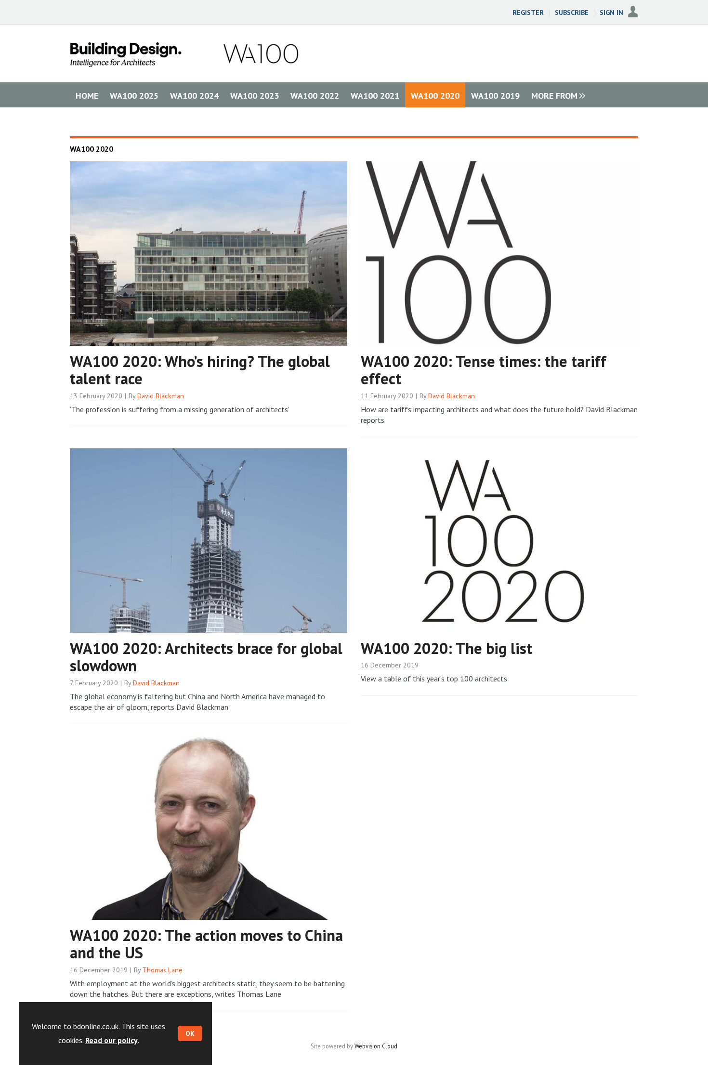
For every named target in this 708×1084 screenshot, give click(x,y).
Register (528, 12)
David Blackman (160, 396)
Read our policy (111, 1040)
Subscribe (572, 12)
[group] (555, 94)
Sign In (611, 12)
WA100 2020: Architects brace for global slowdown (206, 657)
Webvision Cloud (375, 1046)
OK (190, 1033)
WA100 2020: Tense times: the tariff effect (483, 370)
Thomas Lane (163, 970)
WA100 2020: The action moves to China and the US (206, 944)
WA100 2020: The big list (446, 648)
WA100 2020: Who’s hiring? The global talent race (200, 370)
